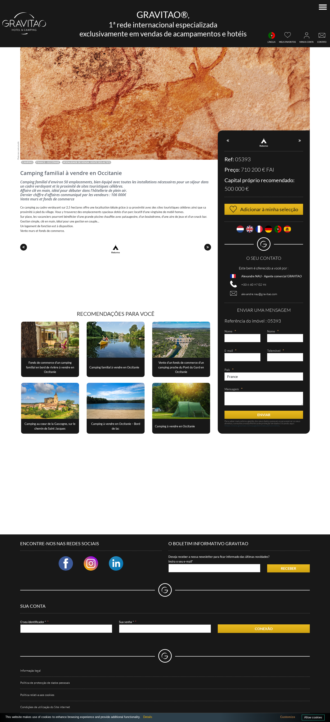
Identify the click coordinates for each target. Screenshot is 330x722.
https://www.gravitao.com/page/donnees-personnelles (251, 425)
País (227, 370)
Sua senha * (126, 622)
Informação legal (30, 670)
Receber (288, 568)
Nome (228, 331)
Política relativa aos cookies (37, 695)
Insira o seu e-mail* (180, 561)
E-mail (228, 350)
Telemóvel (273, 350)
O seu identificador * (33, 622)
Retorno (115, 252)
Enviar (263, 415)
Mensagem (231, 389)
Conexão (264, 628)
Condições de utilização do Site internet (45, 707)
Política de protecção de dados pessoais (45, 682)
